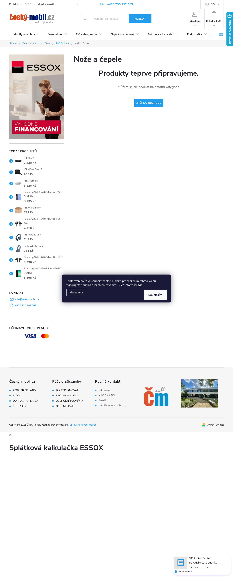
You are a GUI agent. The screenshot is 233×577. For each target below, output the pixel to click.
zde (140, 285)
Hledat (140, 19)
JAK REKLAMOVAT (67, 390)
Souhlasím (155, 295)
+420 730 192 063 (25, 305)
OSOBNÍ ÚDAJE (65, 406)
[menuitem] (26, 34)
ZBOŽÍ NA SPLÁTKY (24, 390)
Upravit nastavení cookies (83, 424)
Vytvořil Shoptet (215, 424)
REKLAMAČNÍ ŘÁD (67, 395)
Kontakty (14, 4)
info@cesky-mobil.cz (27, 299)
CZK (213, 4)
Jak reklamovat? (45, 4)
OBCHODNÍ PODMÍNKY (70, 400)
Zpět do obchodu (148, 103)
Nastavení (76, 293)
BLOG (28, 4)
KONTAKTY (19, 406)
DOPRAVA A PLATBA (25, 400)
